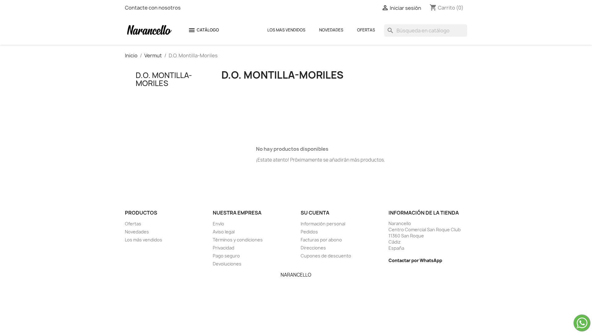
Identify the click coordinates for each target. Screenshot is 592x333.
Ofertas (366, 30)
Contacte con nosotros (153, 7)
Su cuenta (315, 212)
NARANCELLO (296, 275)
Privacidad (223, 248)
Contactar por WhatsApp (415, 260)
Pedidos (309, 232)
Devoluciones (227, 264)
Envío (218, 224)
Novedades (331, 30)
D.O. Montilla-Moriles (164, 79)
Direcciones (313, 248)
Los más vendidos (143, 240)
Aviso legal (224, 232)
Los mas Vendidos (286, 30)
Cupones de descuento (326, 256)
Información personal (323, 224)
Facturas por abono (321, 240)
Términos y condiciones (238, 240)
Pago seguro (226, 256)
